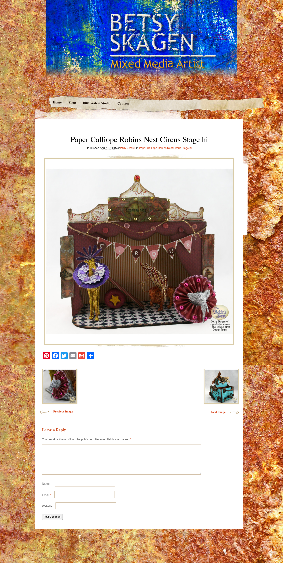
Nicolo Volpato (99, 557)
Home (57, 102)
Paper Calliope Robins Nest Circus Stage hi (165, 148)
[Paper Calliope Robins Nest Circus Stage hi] (139, 250)
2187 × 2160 (128, 148)
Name (47, 483)
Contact (123, 103)
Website (47, 506)
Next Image (218, 412)
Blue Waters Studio (96, 102)
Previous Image (63, 411)
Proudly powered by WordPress (52, 557)
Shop (72, 102)
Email (46, 495)
